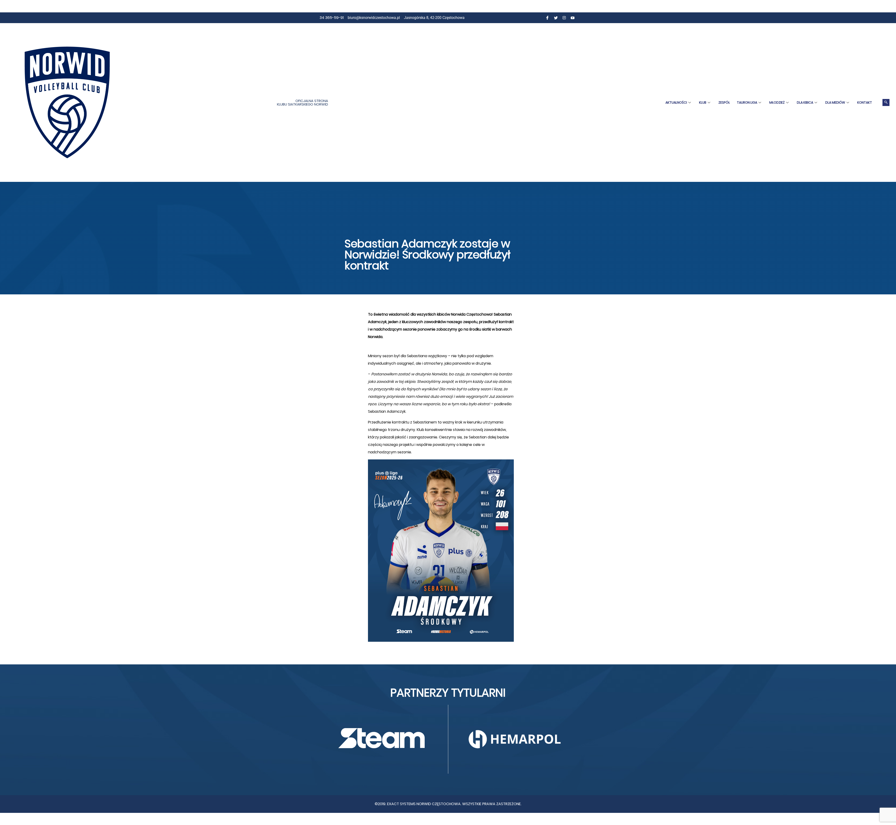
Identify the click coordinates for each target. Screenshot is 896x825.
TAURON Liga (747, 102)
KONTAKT (864, 102)
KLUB (702, 102)
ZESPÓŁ (724, 102)
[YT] (572, 17)
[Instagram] (564, 17)
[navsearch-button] (885, 102)
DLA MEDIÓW (835, 102)
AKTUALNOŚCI (676, 102)
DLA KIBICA (805, 102)
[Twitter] (555, 17)
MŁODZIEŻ (777, 102)
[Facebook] (547, 17)
